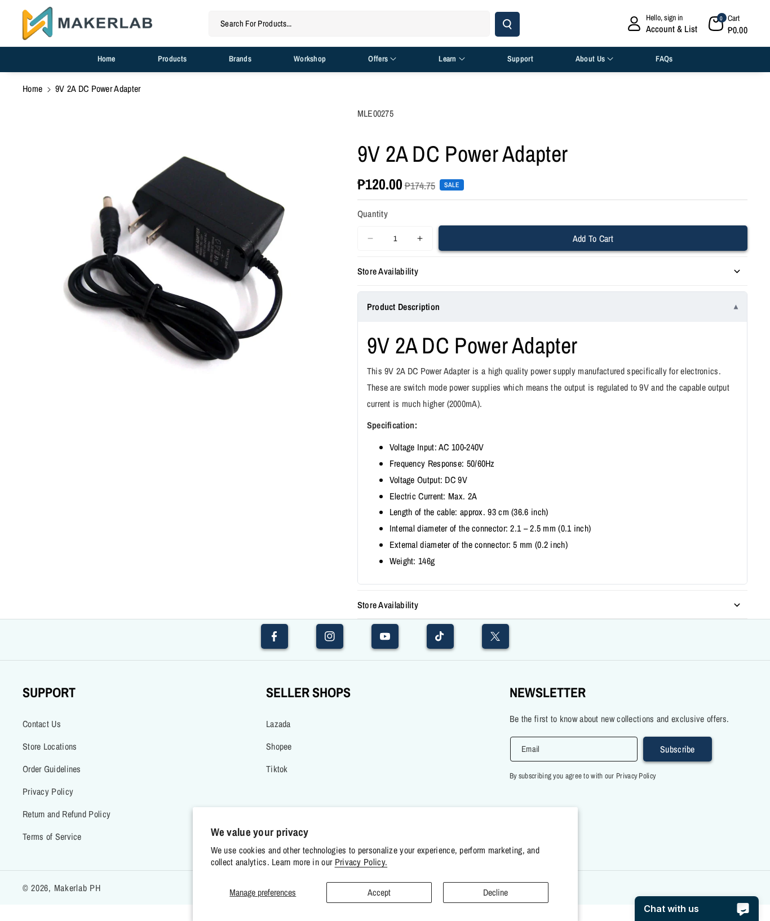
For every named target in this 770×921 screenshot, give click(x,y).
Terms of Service (52, 836)
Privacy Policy (48, 791)
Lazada (278, 724)
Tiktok (277, 769)
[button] (728, 23)
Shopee (279, 746)
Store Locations (50, 746)
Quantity (372, 213)
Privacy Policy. (361, 862)
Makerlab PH (77, 888)
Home (32, 88)
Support (49, 692)
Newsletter (548, 692)
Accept (379, 892)
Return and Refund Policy (66, 814)
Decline (495, 892)
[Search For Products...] (507, 24)
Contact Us (42, 724)
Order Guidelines (52, 769)
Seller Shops (308, 692)
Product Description (403, 306)
